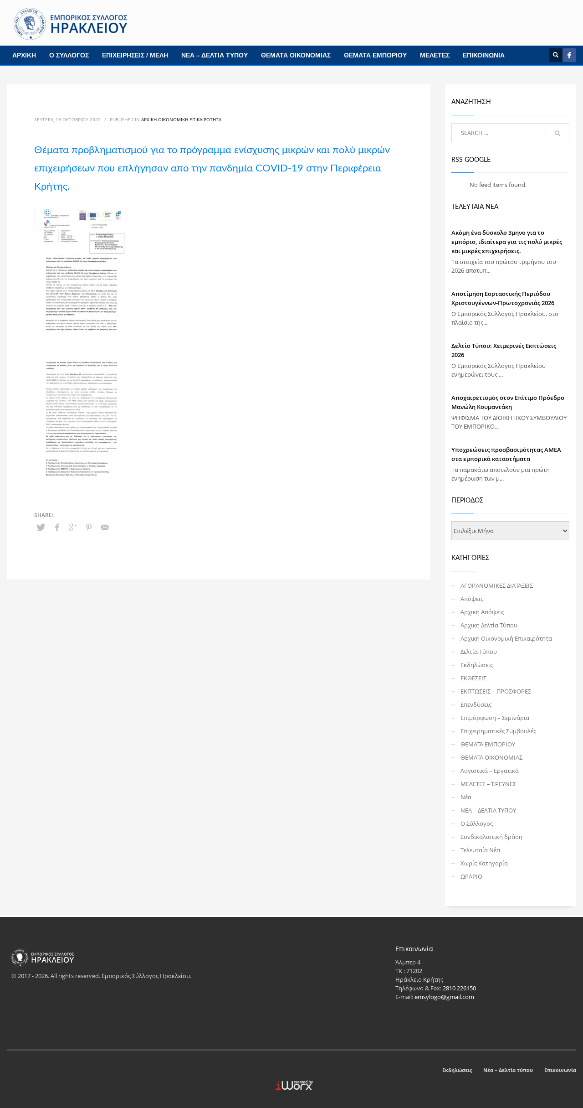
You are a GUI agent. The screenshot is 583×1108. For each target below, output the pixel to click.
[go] (557, 133)
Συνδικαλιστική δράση (491, 837)
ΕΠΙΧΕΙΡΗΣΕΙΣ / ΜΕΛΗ (135, 55)
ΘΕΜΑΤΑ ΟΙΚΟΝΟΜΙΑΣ (296, 55)
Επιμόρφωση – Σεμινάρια (494, 718)
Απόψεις (471, 599)
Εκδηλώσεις (476, 665)
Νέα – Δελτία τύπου (508, 1070)
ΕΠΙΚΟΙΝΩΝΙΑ (484, 55)
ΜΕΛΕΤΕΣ (435, 55)
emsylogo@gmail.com (444, 997)
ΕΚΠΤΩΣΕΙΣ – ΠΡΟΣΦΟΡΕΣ (495, 691)
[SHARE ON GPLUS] (73, 527)
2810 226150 (459, 988)
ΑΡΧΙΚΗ (24, 55)
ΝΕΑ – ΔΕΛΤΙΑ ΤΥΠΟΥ (214, 55)
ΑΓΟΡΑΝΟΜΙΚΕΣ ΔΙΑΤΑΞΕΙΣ (496, 585)
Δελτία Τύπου (478, 651)
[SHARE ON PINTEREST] (89, 527)
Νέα (465, 797)
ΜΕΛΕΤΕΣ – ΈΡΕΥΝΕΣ (488, 784)
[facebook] (569, 55)
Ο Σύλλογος (476, 823)
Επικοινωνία (560, 1070)
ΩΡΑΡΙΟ (471, 876)
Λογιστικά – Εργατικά (489, 770)
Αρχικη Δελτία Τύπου (488, 625)
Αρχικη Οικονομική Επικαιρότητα (181, 119)
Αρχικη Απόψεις (482, 612)
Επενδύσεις (475, 704)
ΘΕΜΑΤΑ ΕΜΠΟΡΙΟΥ (375, 55)
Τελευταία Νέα (480, 850)
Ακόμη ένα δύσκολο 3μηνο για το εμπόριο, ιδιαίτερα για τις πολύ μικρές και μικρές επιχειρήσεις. (506, 241)
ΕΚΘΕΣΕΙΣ (473, 678)
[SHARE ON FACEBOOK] (57, 527)
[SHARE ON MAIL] (105, 527)
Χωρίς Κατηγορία (484, 863)
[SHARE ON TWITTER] (41, 527)
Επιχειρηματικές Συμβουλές (498, 731)
